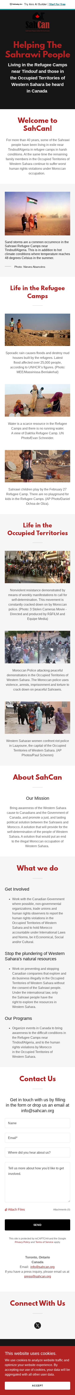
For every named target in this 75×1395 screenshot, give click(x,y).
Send (37, 1224)
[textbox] (37, 1123)
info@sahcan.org (42, 1267)
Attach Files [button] (16, 1209)
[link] (37, 13)
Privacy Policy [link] (22, 1242)
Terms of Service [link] (44, 1242)
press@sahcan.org (37, 1276)
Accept (37, 1385)
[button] (6, 1209)
